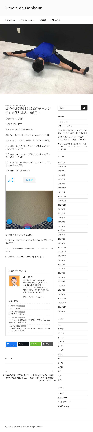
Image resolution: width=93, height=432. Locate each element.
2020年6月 (62, 222)
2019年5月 (62, 277)
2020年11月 (62, 201)
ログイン (61, 393)
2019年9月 (62, 260)
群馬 (59, 376)
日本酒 (60, 363)
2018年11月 (62, 303)
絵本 (59, 371)
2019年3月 (62, 286)
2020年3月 (62, 235)
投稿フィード (62, 397)
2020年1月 (62, 243)
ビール (60, 346)
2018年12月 (62, 298)
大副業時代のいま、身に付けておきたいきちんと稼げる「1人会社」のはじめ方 (29, 329)
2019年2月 (62, 290)
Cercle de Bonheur (23, 8)
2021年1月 (62, 192)
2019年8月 (62, 264)
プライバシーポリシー (27, 20)
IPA (59, 325)
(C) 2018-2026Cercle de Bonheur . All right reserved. (24, 427)
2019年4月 (62, 281)
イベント (61, 333)
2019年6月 (62, 273)
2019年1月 (62, 294)
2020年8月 (62, 213)
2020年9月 (62, 209)
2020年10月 (62, 205)
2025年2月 (62, 162)
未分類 (22, 306)
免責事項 (43, 20)
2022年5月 (62, 179)
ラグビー (61, 350)
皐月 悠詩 (22, 105)
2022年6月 (62, 175)
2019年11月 (62, 252)
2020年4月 (62, 230)
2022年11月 (62, 171)
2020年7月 (62, 218)
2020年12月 (62, 196)
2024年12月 (62, 167)
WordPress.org (63, 406)
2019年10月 (62, 256)
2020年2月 (62, 239)
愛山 (59, 359)
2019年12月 (62, 247)
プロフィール (10, 20)
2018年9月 (62, 311)
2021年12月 (62, 188)
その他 (60, 329)
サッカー (61, 337)
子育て (60, 354)
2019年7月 (62, 269)
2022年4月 (62, 184)
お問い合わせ (55, 20)
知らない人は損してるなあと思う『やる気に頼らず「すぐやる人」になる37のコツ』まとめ (72, 146)
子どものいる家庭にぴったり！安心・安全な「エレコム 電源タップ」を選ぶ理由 (29, 321)
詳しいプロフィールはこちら (33, 297)
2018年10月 (62, 307)
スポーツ (61, 342)
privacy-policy (15, 308)
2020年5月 (62, 226)
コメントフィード (64, 402)
